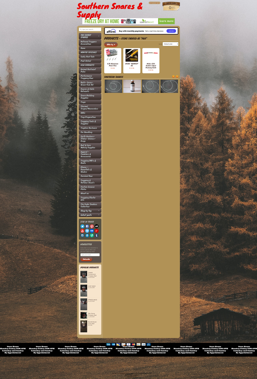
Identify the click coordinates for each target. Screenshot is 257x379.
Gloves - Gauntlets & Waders (86, 169)
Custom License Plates (87, 188)
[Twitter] (82, 226)
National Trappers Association (89, 42)
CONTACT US (138, 349)
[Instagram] (82, 235)
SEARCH (117, 349)
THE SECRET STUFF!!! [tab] (86, 36)
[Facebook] (87, 226)
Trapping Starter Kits (88, 198)
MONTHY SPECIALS (89, 52)
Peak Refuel (86, 61)
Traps (83, 102)
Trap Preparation (88, 117)
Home (83, 48)
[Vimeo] (87, 231)
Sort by (160, 44)
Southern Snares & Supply (127, 373)
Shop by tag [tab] (86, 210)
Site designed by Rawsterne (132, 374)
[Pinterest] (92, 226)
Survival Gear (87, 176)
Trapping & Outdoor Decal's (87, 181)
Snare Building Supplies (87, 96)
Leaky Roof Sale (87, 56)
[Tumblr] (97, 235)
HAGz (83, 113)
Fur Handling (86, 132)
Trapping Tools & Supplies (88, 122)
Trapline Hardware (89, 128)
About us (85, 193)
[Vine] (92, 235)
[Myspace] (97, 226)
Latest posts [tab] (86, 214)
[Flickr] (92, 231)
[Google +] (97, 231)
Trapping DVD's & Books (88, 161)
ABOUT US (127, 349)
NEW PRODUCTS (87, 65)
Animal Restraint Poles (88, 70)
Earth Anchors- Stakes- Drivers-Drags (88, 138)
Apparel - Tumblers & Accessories (86, 154)
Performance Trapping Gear (87, 77)
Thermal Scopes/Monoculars (89, 107)
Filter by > (111, 44)
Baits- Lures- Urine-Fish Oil (87, 83)
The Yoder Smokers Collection (89, 205)
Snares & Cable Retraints (87, 90)
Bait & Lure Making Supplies (88, 146)
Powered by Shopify (132, 376)
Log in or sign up (154, 3)
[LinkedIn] (87, 235)
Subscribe (86, 259)
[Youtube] (82, 231)
